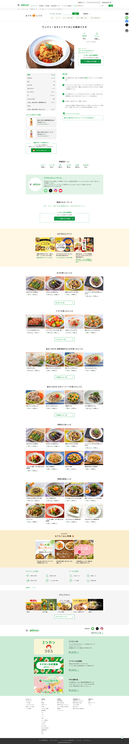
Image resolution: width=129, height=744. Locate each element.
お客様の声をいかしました (78, 700)
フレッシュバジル (31, 98)
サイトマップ (80, 740)
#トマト (84, 48)
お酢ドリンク (44, 704)
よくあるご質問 (76, 704)
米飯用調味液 (44, 729)
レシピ (89, 704)
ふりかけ (43, 724)
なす (52, 17)
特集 (89, 700)
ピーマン (58, 17)
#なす (79, 48)
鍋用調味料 (43, 710)
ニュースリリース (60, 710)
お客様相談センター (56, 5)
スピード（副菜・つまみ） (82, 17)
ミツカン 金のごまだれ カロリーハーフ (36, 109)
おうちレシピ (34, 5)
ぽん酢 (42, 706)
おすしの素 (43, 726)
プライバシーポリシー (55, 740)
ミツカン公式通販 (66, 5)
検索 (111, 5)
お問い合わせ (75, 706)
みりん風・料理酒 (44, 708)
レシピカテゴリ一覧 (30, 704)
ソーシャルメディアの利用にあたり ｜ (68, 740)
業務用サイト (91, 699)
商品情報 (41, 5)
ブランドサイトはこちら (42, 124)
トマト (34, 587)
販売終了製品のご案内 (77, 702)
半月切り (86, 77)
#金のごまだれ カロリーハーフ (85, 52)
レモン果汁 (43, 722)
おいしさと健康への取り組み (62, 706)
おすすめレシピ (29, 700)
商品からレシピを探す (30, 706)
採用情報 (59, 708)
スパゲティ (29, 78)
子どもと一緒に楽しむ (95, 17)
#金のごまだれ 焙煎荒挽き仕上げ (86, 50)
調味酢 (42, 702)
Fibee (42, 733)
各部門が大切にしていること (62, 704)
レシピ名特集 (28, 708)
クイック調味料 (44, 720)
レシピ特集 (28, 702)
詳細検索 (85, 13)
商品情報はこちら (41, 122)
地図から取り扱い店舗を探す (78, 708)
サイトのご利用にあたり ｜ (44, 740)
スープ (42, 716)
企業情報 (47, 5)
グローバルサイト (87, 740)
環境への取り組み (60, 702)
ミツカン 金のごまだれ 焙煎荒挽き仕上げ (36, 102)
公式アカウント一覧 (96, 632)
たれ (42, 714)
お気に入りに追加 (91, 61)
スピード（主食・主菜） (68, 17)
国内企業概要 (59, 700)
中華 (42, 718)
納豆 (42, 731)
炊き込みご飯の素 (44, 728)
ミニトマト (29, 85)
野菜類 (27, 587)
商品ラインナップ (91, 702)
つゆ (42, 712)
